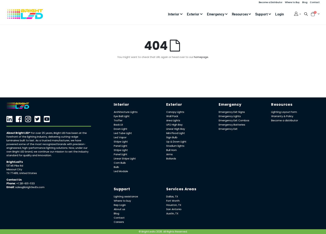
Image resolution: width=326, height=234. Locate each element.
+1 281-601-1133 (25, 183)
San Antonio (174, 209)
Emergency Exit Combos (234, 120)
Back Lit (118, 124)
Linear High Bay (175, 129)
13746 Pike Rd (14, 165)
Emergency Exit (228, 129)
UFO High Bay (174, 124)
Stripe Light (121, 141)
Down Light (120, 129)
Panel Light (120, 146)
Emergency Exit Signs (232, 112)
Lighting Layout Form (284, 112)
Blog (304, 2)
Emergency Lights (230, 116)
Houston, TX (173, 205)
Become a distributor (284, 120)
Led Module (121, 171)
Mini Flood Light (175, 133)
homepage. (201, 57)
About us (119, 209)
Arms (169, 154)
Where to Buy (292, 2)
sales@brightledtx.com (29, 187)
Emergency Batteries (232, 124)
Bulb (116, 167)
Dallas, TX (172, 196)
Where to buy (122, 200)
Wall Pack (172, 116)
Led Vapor (120, 137)
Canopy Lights (175, 112)
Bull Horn (171, 150)
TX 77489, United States (21, 173)
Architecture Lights (126, 112)
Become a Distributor (270, 2)
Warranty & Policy (282, 116)
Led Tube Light (123, 133)
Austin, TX (172, 213)
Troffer (118, 120)
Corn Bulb (120, 163)
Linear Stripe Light (125, 158)
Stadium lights (175, 146)
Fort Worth (173, 200)
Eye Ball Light (122, 116)
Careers (119, 222)
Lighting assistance (126, 196)
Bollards (171, 158)
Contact (315, 2)
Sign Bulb (171, 137)
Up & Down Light (176, 141)
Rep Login (120, 205)
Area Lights (173, 120)
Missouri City (14, 169)
